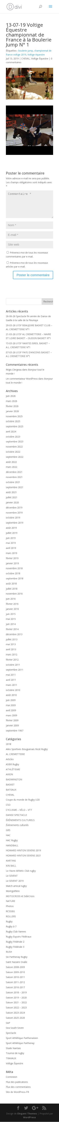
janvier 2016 (12, 608)
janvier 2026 (12, 411)
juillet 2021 (11, 497)
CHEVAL (25, 58)
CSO (8, 804)
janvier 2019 (12, 563)
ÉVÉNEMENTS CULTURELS (20, 820)
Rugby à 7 (11, 926)
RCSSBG (10, 911)
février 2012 (12, 659)
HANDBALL (12, 845)
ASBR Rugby (12, 764)
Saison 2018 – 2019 (16, 992)
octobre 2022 (13, 451)
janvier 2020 (12, 502)
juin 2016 (11, 598)
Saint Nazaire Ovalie (16, 962)
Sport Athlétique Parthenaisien (22, 1038)
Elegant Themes (27, 1113)
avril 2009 (11, 710)
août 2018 (11, 583)
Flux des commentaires (18, 1086)
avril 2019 (11, 548)
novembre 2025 (14, 416)
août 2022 (11, 461)
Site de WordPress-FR (17, 1092)
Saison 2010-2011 (15, 977)
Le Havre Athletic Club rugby (21, 870)
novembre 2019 (14, 512)
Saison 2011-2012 (15, 982)
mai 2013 (11, 644)
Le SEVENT (12, 875)
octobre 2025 (13, 421)
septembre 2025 (14, 426)
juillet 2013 (11, 639)
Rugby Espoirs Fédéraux (18, 936)
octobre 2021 (13, 482)
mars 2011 (11, 684)
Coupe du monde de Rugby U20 (23, 799)
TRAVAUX (11, 1058)
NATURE (10, 901)
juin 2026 (11, 395)
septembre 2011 (14, 669)
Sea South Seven (15, 1027)
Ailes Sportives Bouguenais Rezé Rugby (27, 749)
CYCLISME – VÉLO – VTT (19, 809)
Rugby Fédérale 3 (15, 946)
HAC (8, 835)
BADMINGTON (14, 779)
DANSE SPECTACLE (16, 815)
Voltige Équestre (39, 58)
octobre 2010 (13, 690)
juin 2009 (11, 700)
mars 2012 (11, 654)
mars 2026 (11, 401)
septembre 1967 (14, 730)
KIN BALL (11, 865)
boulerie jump (25, 50)
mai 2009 (11, 705)
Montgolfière (13, 891)
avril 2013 (11, 649)
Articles (10, 759)
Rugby (9, 921)
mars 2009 (11, 715)
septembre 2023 (14, 441)
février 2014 (12, 629)
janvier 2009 (12, 725)
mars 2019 (11, 553)
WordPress (29, 1117)
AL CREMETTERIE (15, 754)
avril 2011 (11, 679)
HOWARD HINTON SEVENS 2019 (23, 850)
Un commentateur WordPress (22, 378)
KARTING (11, 860)
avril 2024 (11, 431)
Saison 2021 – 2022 (16, 1002)
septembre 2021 (14, 487)
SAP (8, 1022)
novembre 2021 (14, 477)
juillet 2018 (11, 588)
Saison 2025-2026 (15, 1017)
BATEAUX (11, 789)
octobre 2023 (13, 436)
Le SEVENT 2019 (15, 880)
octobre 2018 (13, 573)
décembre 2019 (14, 507)
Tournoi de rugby (15, 1053)
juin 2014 (11, 624)
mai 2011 (11, 674)
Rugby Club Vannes (16, 931)
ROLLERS (11, 916)
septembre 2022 (14, 456)
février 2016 (12, 603)
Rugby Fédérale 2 (15, 941)
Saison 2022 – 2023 (16, 1007)
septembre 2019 (14, 522)
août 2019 (11, 527)
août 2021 (11, 492)
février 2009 (12, 720)
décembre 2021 (14, 472)
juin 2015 (11, 614)
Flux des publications (17, 1081)
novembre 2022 (14, 446)
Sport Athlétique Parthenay (20, 1043)
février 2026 (12, 406)
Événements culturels (17, 825)
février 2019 (12, 558)
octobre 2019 (13, 517)
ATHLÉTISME (13, 769)
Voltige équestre (36, 54)
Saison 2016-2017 (15, 987)
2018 (8, 744)
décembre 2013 (14, 634)
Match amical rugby (16, 885)
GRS (8, 830)
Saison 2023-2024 (15, 1012)
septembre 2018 (14, 578)
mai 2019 (11, 542)
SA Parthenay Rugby (16, 956)
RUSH (9, 951)
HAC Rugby (12, 840)
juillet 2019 (11, 532)
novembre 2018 (14, 568)
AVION (9, 774)
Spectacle (11, 1032)
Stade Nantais (13, 1048)
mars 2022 (11, 466)
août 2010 (11, 695)
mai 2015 (11, 618)
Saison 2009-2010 (15, 972)
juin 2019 (11, 538)
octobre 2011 (13, 664)
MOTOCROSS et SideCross (20, 896)
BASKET (10, 784)
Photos (10, 906)
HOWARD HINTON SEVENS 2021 (23, 855)
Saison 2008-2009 (15, 967)
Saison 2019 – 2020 (16, 997)
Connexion (11, 1076)
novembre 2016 (14, 593)
